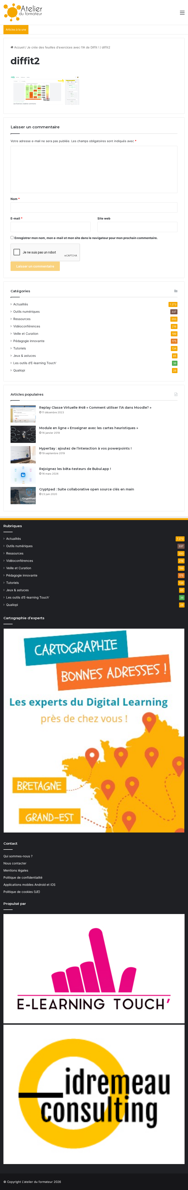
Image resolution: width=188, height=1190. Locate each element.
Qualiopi (19, 370)
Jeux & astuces (24, 355)
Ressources (21, 319)
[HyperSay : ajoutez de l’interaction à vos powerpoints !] (23, 454)
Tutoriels (19, 348)
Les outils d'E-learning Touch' (34, 363)
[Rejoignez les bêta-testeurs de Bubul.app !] (23, 475)
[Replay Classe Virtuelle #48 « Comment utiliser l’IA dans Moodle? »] (23, 413)
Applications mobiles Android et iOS (29, 884)
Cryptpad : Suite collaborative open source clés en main (86, 489)
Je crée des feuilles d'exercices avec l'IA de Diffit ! (63, 47)
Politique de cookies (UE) (21, 892)
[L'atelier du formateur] (22, 12)
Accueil (19, 47)
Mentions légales (15, 870)
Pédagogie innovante (28, 341)
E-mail (16, 218)
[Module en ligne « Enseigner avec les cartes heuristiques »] (23, 434)
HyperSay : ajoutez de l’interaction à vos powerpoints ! (85, 448)
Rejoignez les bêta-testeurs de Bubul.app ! (75, 469)
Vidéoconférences (26, 326)
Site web (103, 218)
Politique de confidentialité (22, 877)
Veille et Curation (25, 333)
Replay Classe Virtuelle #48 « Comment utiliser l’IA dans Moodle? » (95, 407)
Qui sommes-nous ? (18, 856)
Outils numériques (26, 311)
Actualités (20, 304)
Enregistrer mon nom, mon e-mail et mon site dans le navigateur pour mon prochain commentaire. (86, 238)
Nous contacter (14, 863)
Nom (15, 199)
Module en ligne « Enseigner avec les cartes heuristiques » (88, 428)
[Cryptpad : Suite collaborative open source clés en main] (23, 495)
